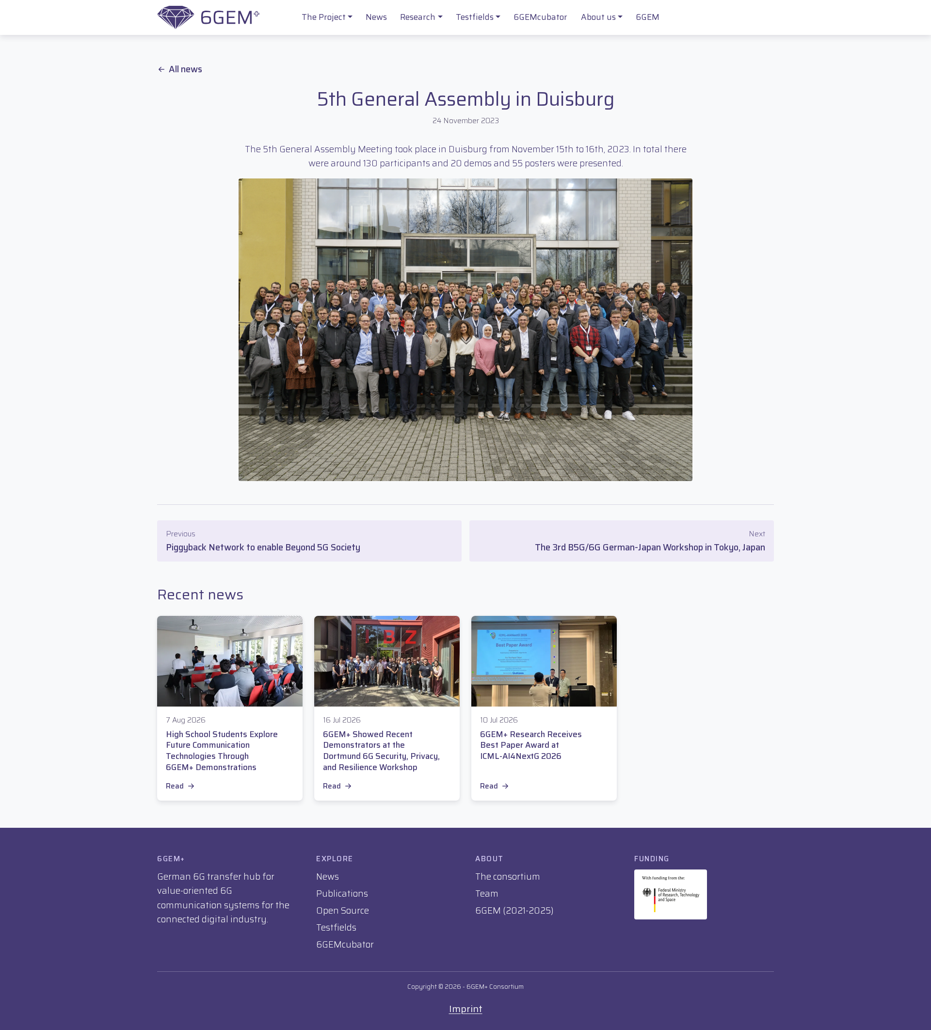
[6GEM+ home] (208, 17)
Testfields (475, 17)
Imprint (465, 1008)
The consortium (507, 876)
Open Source (342, 910)
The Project (324, 17)
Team (486, 893)
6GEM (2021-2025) (514, 910)
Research (417, 17)
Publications (342, 893)
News (376, 17)
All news (185, 69)
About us (598, 17)
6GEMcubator (540, 17)
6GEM (647, 17)
